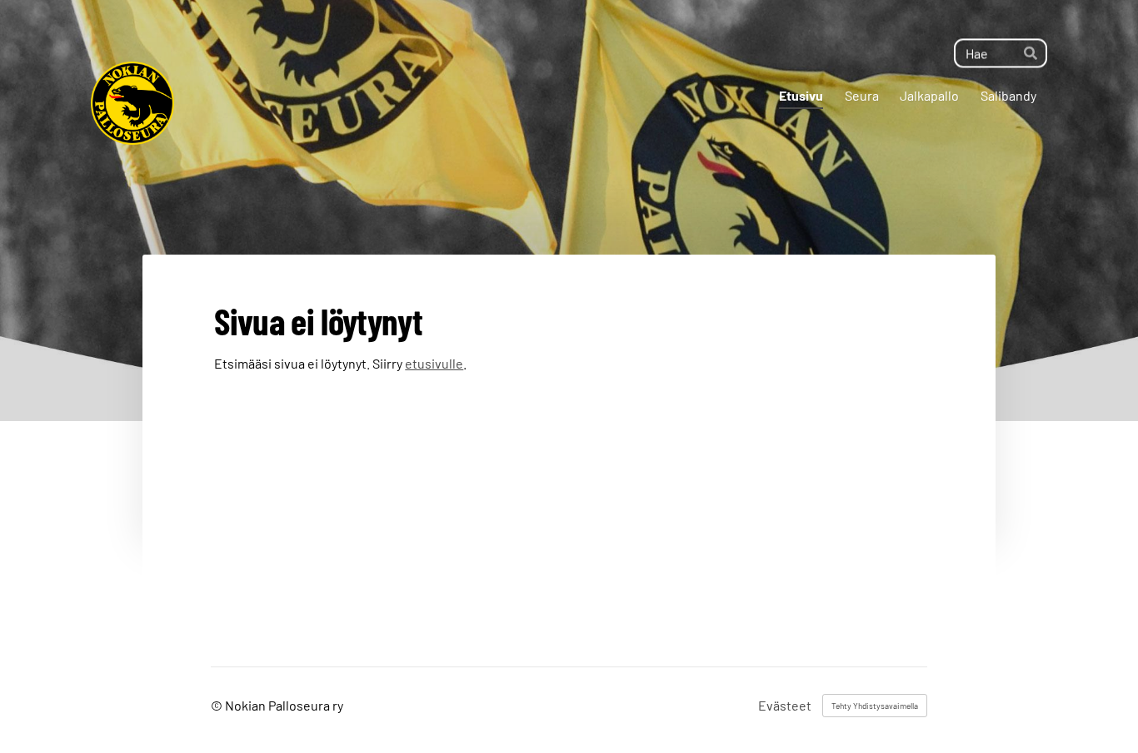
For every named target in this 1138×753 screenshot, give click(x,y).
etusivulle (434, 363)
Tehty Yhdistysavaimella (874, 706)
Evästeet (784, 705)
